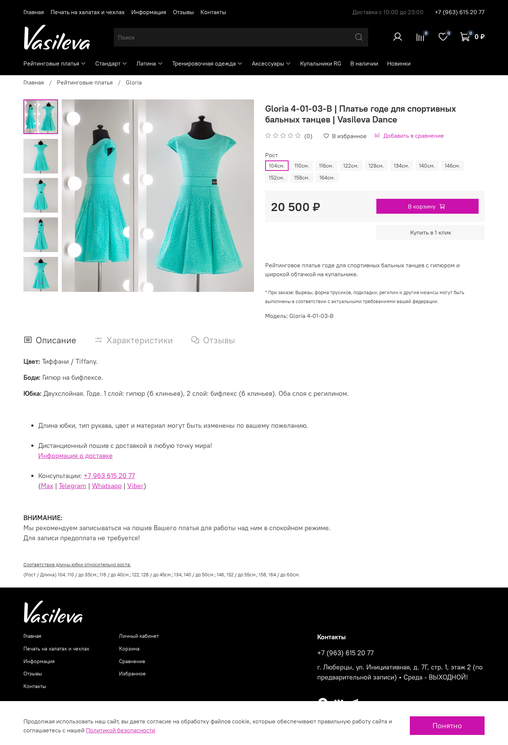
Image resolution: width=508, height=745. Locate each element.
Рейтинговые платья (51, 63)
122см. (351, 165)
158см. (302, 177)
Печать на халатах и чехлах (88, 12)
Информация (148, 12)
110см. (302, 165)
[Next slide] (41, 282)
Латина (146, 63)
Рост (271, 155)
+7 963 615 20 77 (109, 475)
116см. (326, 165)
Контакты (213, 12)
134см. (401, 165)
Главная (33, 12)
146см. (452, 165)
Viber (135, 485)
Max (47, 485)
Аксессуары (268, 63)
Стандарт (107, 63)
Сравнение (132, 661)
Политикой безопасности (120, 730)
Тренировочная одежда (204, 63)
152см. (276, 177)
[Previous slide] (77, 196)
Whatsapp (107, 485)
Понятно (447, 725)
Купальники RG (320, 63)
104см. (277, 165)
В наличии (364, 63)
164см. (327, 177)
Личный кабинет (139, 636)
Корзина (129, 648)
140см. (427, 165)
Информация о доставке (75, 455)
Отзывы (183, 12)
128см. (376, 165)
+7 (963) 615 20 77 (460, 12)
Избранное (132, 673)
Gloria (134, 82)
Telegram (72, 485)
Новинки (399, 63)
